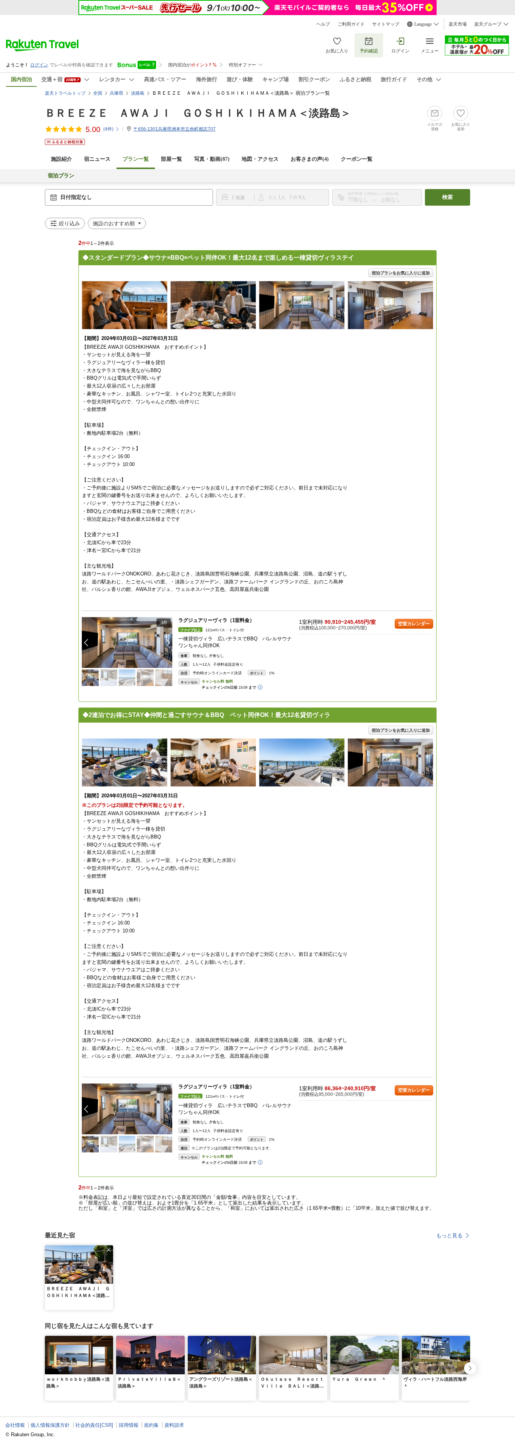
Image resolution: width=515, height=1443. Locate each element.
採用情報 (128, 1425)
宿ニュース (97, 159)
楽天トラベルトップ (65, 93)
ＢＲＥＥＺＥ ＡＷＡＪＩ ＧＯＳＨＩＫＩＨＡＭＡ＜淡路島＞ (198, 113)
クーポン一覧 (356, 159)
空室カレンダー (414, 624)
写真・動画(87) (212, 159)
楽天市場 (458, 24)
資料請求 (174, 1425)
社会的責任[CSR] (94, 1425)
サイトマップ (385, 24)
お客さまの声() (310, 159)
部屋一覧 (171, 159)
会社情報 (15, 1425)
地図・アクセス (260, 159)
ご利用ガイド (351, 24)
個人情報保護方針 (50, 1425)
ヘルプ (323, 24)
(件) (108, 129)
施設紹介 (61, 159)
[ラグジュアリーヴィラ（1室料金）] (127, 642)
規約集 (151, 1425)
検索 (447, 197)
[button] (168, 642)
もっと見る (449, 1235)
